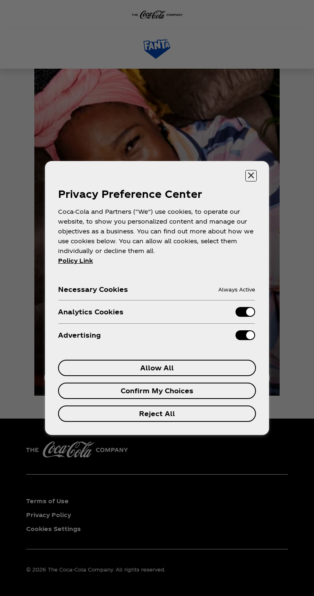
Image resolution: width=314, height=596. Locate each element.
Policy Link (75, 260)
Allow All (157, 368)
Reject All (157, 413)
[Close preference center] (251, 176)
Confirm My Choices (157, 390)
